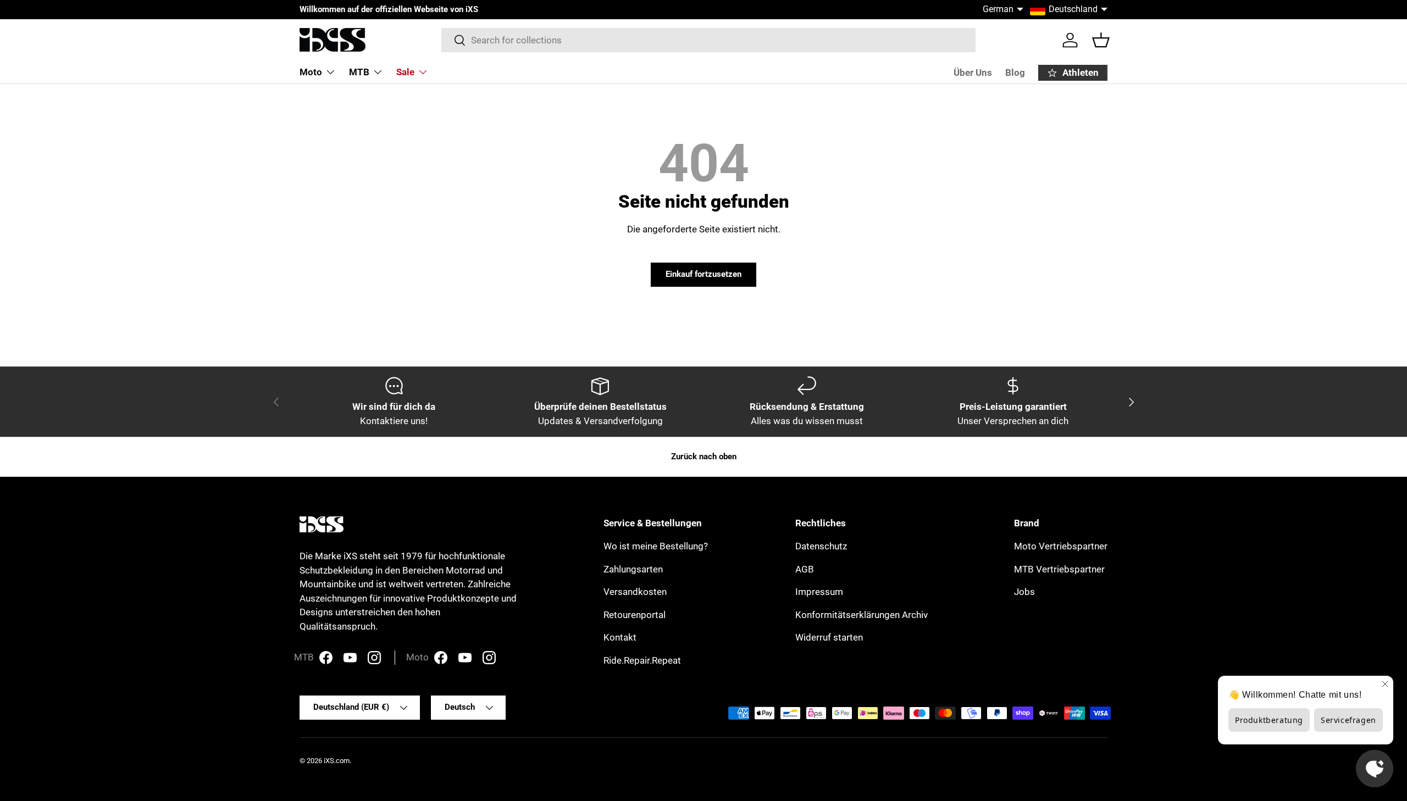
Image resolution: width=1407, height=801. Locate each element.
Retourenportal (634, 614)
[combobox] (708, 40)
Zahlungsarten (633, 569)
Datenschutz (821, 546)
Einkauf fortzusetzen (703, 274)
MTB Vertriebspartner (1059, 569)
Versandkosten (635, 591)
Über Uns (973, 72)
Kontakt (619, 637)
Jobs (1024, 591)
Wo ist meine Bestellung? (655, 546)
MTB (359, 71)
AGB (804, 569)
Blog (1015, 72)
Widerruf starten (829, 637)
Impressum (819, 591)
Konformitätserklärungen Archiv (861, 614)
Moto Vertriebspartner (1060, 546)
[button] (1101, 40)
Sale (405, 71)
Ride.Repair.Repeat (642, 660)
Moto (311, 71)
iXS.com (337, 760)
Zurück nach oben (703, 456)
